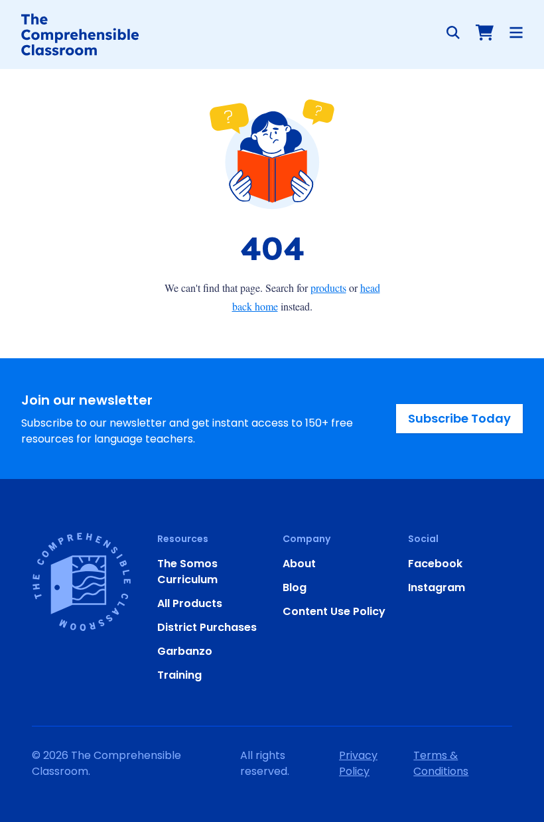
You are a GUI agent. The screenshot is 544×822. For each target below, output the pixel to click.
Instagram (436, 587)
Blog (294, 587)
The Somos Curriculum (187, 571)
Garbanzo (184, 651)
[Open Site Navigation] (516, 32)
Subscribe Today (459, 418)
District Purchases (207, 627)
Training (179, 675)
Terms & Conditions (440, 763)
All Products (189, 603)
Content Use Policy (334, 611)
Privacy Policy (358, 763)
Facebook (435, 563)
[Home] (80, 34)
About (299, 563)
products (328, 288)
